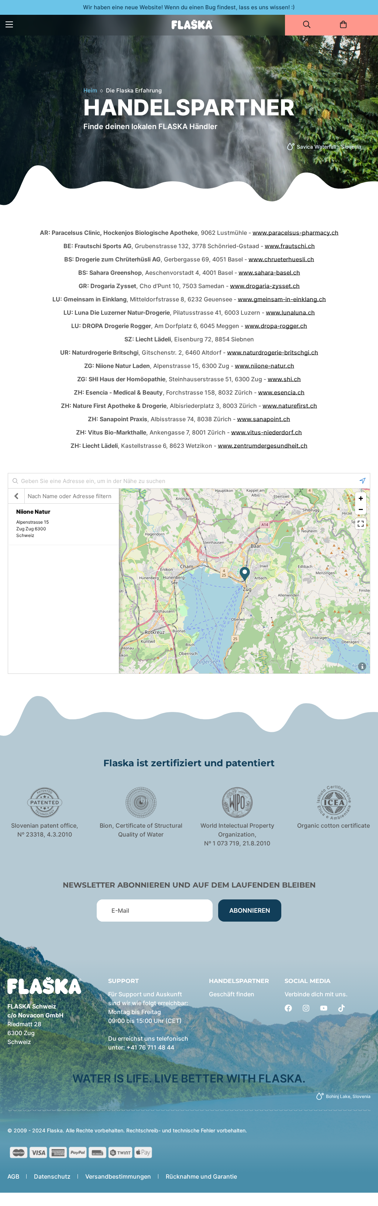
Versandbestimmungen (118, 1176)
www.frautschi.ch (290, 246)
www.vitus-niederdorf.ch (266, 432)
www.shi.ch (284, 379)
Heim (90, 90)
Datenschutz (52, 1176)
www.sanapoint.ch (263, 419)
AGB (13, 1176)
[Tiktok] (341, 1008)
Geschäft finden (231, 994)
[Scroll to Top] (363, 1165)
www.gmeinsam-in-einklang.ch (282, 299)
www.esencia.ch (281, 392)
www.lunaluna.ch (290, 312)
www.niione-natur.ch (264, 365)
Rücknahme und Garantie (201, 1176)
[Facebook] (288, 1008)
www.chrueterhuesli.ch (281, 259)
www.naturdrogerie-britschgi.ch (272, 352)
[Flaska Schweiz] (192, 24)
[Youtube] (323, 1008)
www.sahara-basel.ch (269, 272)
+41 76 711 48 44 (150, 1047)
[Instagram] (306, 1008)
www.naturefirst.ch (289, 405)
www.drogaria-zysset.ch (265, 286)
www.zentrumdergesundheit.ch (262, 445)
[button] (346, 24)
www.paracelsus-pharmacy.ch (295, 232)
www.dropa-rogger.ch (276, 326)
